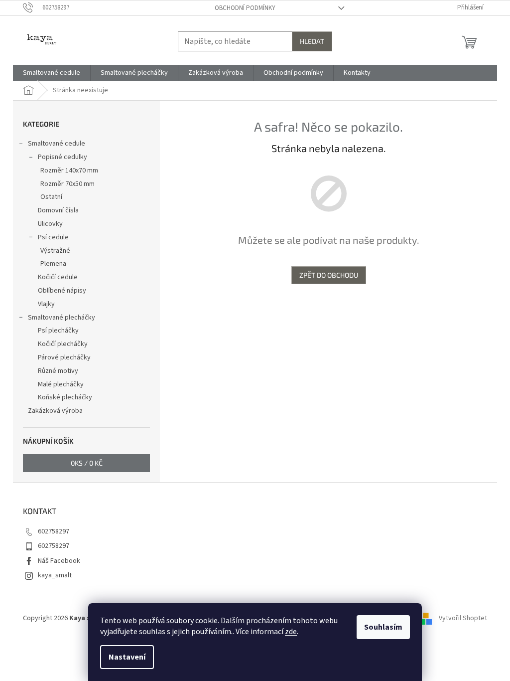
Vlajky (46, 304)
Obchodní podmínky (245, 7)
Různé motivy (58, 371)
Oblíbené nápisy (62, 291)
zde (291, 631)
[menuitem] (51, 73)
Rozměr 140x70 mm (69, 170)
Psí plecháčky (58, 331)
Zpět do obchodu (328, 275)
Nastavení (127, 657)
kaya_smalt (55, 575)
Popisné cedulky (62, 157)
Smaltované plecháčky (61, 318)
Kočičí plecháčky (63, 344)
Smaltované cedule (56, 144)
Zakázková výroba (55, 411)
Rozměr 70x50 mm (67, 184)
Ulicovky (50, 224)
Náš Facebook (59, 561)
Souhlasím (383, 627)
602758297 (53, 531)
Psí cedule (53, 237)
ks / (87, 463)
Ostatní (51, 197)
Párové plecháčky (64, 357)
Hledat (312, 41)
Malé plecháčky (61, 384)
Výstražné (55, 251)
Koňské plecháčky (65, 397)
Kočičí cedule (58, 277)
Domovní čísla (58, 210)
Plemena (53, 264)
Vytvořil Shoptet (463, 618)
